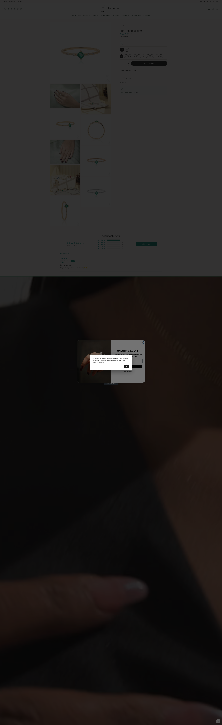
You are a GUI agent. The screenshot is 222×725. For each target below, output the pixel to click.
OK (126, 366)
